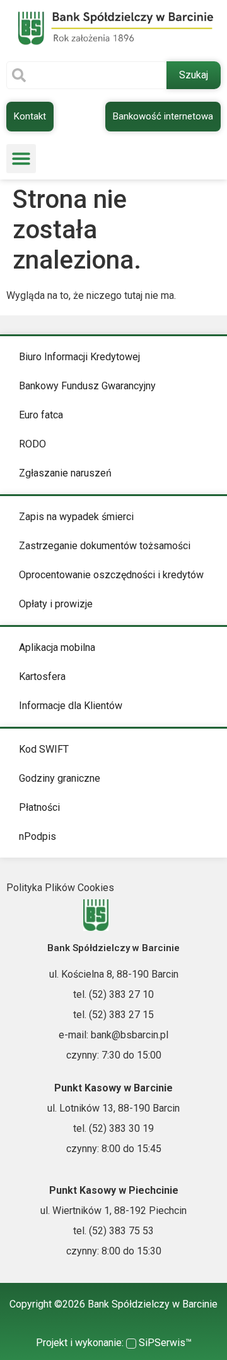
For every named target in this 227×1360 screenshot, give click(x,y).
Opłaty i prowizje (56, 604)
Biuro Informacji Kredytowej (79, 357)
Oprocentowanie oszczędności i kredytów (111, 575)
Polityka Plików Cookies (60, 888)
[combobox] (86, 75)
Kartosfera (42, 677)
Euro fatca (41, 415)
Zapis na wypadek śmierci (76, 517)
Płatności (39, 807)
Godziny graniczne (59, 778)
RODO (32, 444)
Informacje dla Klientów (70, 706)
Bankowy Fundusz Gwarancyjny (87, 386)
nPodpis (37, 836)
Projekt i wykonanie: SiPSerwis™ (114, 1343)
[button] (21, 159)
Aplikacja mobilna (57, 647)
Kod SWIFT (44, 749)
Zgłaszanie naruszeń (65, 473)
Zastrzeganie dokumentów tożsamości (104, 546)
